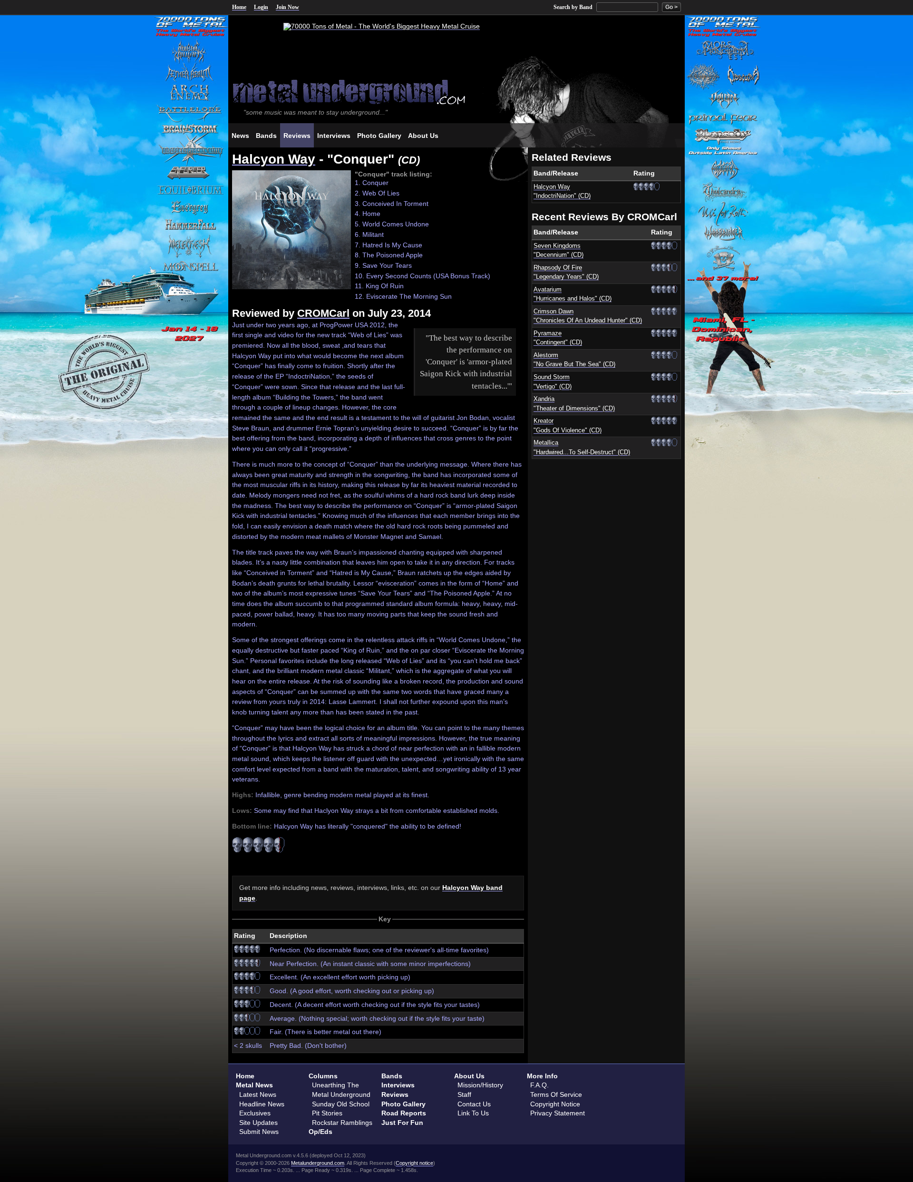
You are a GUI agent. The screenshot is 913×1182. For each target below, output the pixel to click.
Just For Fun (402, 1122)
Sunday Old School (340, 1104)
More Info (542, 1076)
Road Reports (403, 1113)
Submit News (259, 1131)
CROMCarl (323, 313)
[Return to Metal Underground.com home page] (456, 91)
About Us (469, 1076)
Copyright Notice (555, 1104)
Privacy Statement (557, 1113)
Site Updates (258, 1122)
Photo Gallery (403, 1104)
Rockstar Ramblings (342, 1122)
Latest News (257, 1094)
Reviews (394, 1094)
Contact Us (474, 1104)
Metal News (254, 1085)
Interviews (398, 1085)
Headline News (261, 1104)
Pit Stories (327, 1113)
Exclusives (255, 1113)
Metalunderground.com (317, 1163)
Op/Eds (320, 1131)
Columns (323, 1076)
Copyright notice (414, 1163)
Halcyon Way (273, 159)
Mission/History (480, 1085)
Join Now (287, 7)
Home (239, 7)
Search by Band (573, 7)
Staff (464, 1094)
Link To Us (473, 1113)
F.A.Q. (539, 1085)
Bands (391, 1076)
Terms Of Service (556, 1094)
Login (261, 7)
